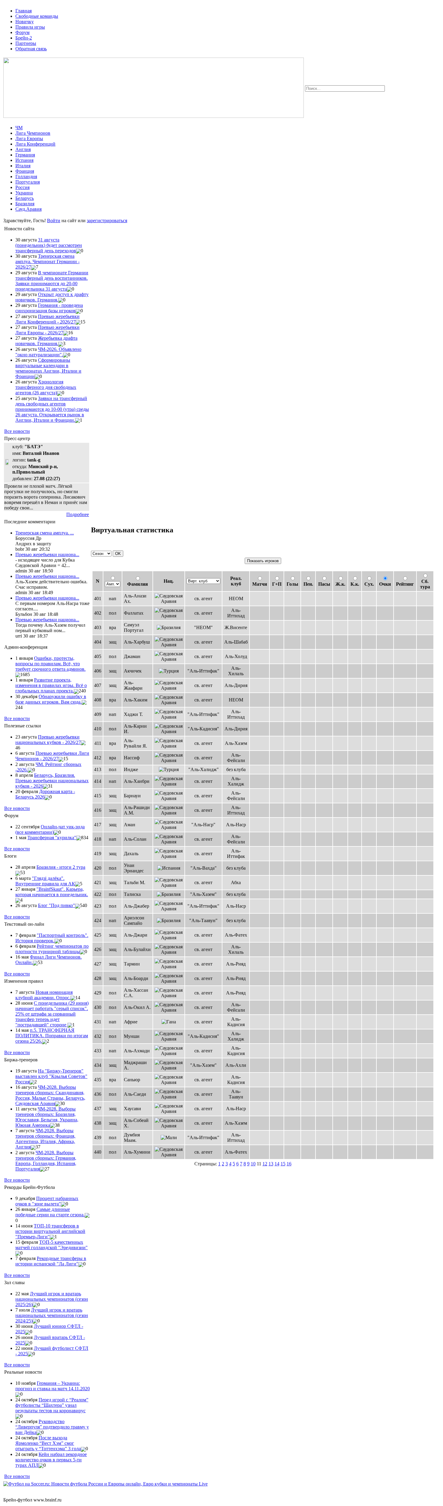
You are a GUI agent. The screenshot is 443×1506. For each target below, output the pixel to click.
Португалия (27, 181)
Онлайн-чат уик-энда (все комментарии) (50, 829)
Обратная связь (31, 48)
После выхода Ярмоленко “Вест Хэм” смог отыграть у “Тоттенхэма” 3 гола (48, 1443)
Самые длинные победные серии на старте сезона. (50, 1212)
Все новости (17, 431)
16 (289, 1163)
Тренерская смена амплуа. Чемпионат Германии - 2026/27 (47, 261)
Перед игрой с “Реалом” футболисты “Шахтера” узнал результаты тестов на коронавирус (51, 1405)
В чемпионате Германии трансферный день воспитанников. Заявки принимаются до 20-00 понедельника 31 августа (51, 280)
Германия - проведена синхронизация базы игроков (49, 308)
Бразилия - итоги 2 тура (60, 867)
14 (277, 1163)
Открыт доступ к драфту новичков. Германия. (52, 297)
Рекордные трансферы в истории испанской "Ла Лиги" (50, 1261)
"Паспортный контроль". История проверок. (51, 938)
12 (264, 1163)
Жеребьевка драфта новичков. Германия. (46, 341)
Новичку (24, 21)
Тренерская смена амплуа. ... (44, 532)
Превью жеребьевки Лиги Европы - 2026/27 (47, 330)
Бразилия (24, 203)
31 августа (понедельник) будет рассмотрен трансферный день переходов (48, 245)
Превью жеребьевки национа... (47, 554)
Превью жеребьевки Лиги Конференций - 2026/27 (47, 319)
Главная (23, 10)
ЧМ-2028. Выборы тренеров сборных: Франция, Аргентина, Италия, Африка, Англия (45, 1138)
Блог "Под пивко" (56, 905)
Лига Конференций (35, 144)
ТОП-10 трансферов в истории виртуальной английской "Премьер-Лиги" (50, 1231)
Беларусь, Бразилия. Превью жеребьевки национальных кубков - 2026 (52, 781)
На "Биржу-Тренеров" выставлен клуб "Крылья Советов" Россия (51, 1076)
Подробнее (77, 514)
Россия (22, 187)
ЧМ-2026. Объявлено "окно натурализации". (48, 352)
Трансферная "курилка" (51, 837)
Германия (25, 154)
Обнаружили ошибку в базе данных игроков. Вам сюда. (50, 699)
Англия (23, 149)
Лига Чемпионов (32, 133)
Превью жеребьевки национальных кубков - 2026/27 (48, 739)
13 (271, 1163)
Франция (24, 171)
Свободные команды (36, 16)
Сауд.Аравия (28, 209)
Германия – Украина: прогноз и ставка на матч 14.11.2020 (52, 1386)
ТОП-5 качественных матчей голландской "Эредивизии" (51, 1245)
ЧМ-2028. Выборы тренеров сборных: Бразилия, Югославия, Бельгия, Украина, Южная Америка (46, 1117)
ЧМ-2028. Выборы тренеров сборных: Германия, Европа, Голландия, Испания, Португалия (45, 1160)
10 (253, 1163)
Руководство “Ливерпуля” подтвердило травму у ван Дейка (52, 1427)
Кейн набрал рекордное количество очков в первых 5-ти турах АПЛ (51, 1460)
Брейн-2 (23, 37)
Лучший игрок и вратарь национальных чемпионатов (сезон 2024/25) (51, 1315)
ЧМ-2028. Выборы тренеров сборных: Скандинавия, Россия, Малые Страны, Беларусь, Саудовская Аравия (50, 1095)
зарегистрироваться (107, 220)
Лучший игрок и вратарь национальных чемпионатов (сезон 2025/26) (51, 1299)
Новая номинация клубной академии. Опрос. (44, 995)
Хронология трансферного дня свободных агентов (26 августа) (45, 387)
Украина (24, 192)
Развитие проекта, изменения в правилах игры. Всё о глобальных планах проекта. (51, 685)
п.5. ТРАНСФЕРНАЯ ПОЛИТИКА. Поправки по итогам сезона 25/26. (51, 1036)
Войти (53, 220)
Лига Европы (29, 138)
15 (283, 1163)
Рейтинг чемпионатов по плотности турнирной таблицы (52, 949)
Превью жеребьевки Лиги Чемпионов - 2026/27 (52, 756)
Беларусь (24, 198)
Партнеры (25, 43)
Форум (22, 32)
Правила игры (30, 27)
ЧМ (19, 127)
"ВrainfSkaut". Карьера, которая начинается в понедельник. (51, 892)
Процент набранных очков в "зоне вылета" (46, 1201)
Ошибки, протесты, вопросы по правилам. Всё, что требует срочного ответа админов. (50, 664)
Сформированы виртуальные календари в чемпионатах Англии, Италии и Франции (48, 368)
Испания (24, 160)
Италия (22, 165)
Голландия (26, 176)
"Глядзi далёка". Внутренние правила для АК (45, 881)
